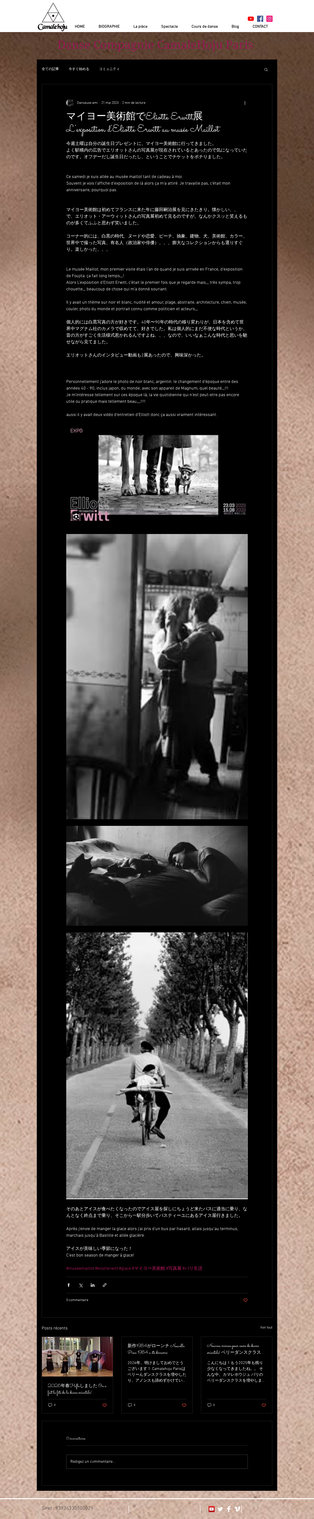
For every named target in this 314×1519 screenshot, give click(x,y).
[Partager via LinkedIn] (92, 1285)
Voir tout (266, 1328)
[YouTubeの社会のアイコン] (212, 1509)
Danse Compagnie (105, 44)
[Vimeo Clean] (237, 1509)
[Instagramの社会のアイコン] (269, 19)
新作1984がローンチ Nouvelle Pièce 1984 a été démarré (156, 1349)
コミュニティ (109, 69)
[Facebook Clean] (229, 1509)
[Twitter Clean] (220, 1509)
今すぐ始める (79, 69)
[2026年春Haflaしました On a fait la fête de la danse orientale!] (77, 1357)
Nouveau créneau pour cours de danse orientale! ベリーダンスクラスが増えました (236, 1349)
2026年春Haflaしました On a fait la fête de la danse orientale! (77, 1389)
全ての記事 (50, 69)
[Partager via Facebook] (68, 1285)
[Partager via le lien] (104, 1285)
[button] (266, 69)
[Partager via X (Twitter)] (80, 1285)
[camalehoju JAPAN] (260, 19)
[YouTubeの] (251, 19)
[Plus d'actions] (245, 103)
